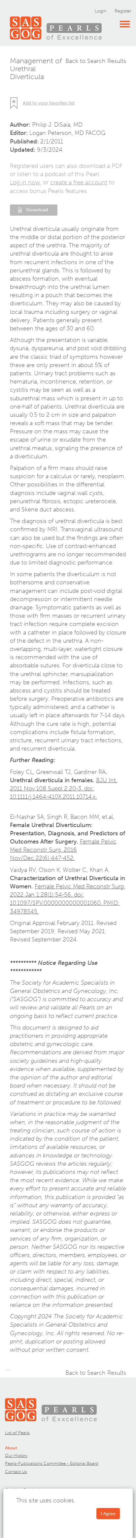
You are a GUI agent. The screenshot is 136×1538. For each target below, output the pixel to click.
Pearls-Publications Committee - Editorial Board (51, 1463)
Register (123, 11)
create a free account (78, 182)
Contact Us (16, 1471)
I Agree (108, 1513)
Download (37, 210)
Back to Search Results (95, 61)
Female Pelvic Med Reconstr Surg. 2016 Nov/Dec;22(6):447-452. (63, 850)
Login (100, 11)
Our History (16, 1455)
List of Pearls (17, 1432)
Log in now (25, 182)
